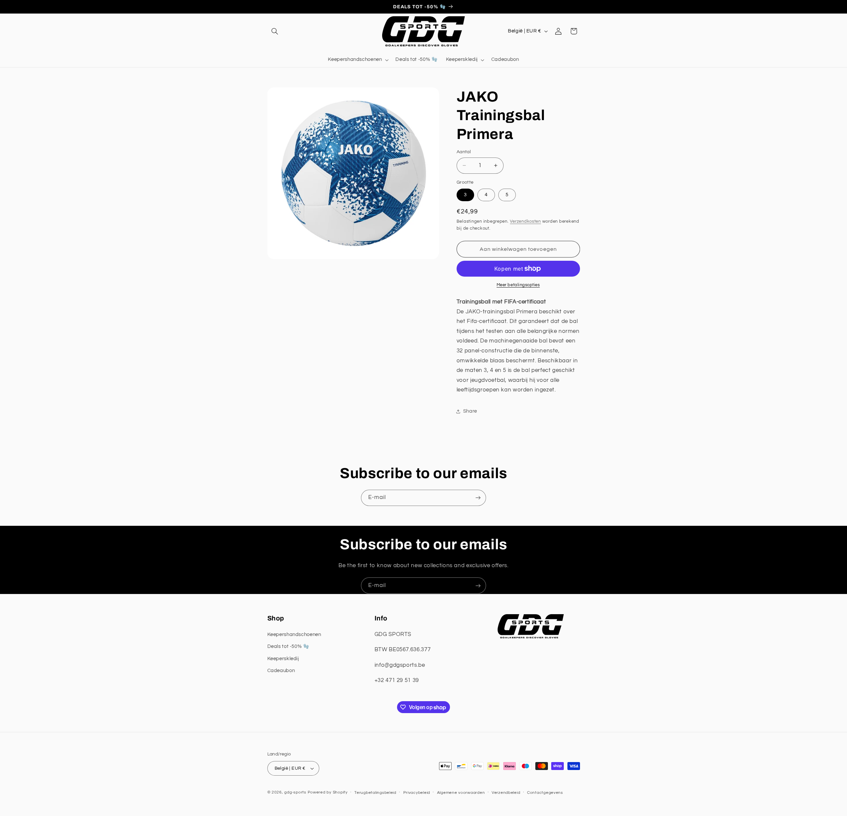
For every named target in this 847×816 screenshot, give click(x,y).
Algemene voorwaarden (461, 792)
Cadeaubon (281, 670)
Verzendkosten (525, 221)
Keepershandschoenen (294, 634)
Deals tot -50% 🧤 (288, 646)
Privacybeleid (416, 792)
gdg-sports (295, 792)
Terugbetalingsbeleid (375, 792)
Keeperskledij (283, 658)
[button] (275, 31)
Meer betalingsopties (518, 285)
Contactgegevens (545, 792)
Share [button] (470, 411)
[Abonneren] (478, 498)
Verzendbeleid (506, 792)
